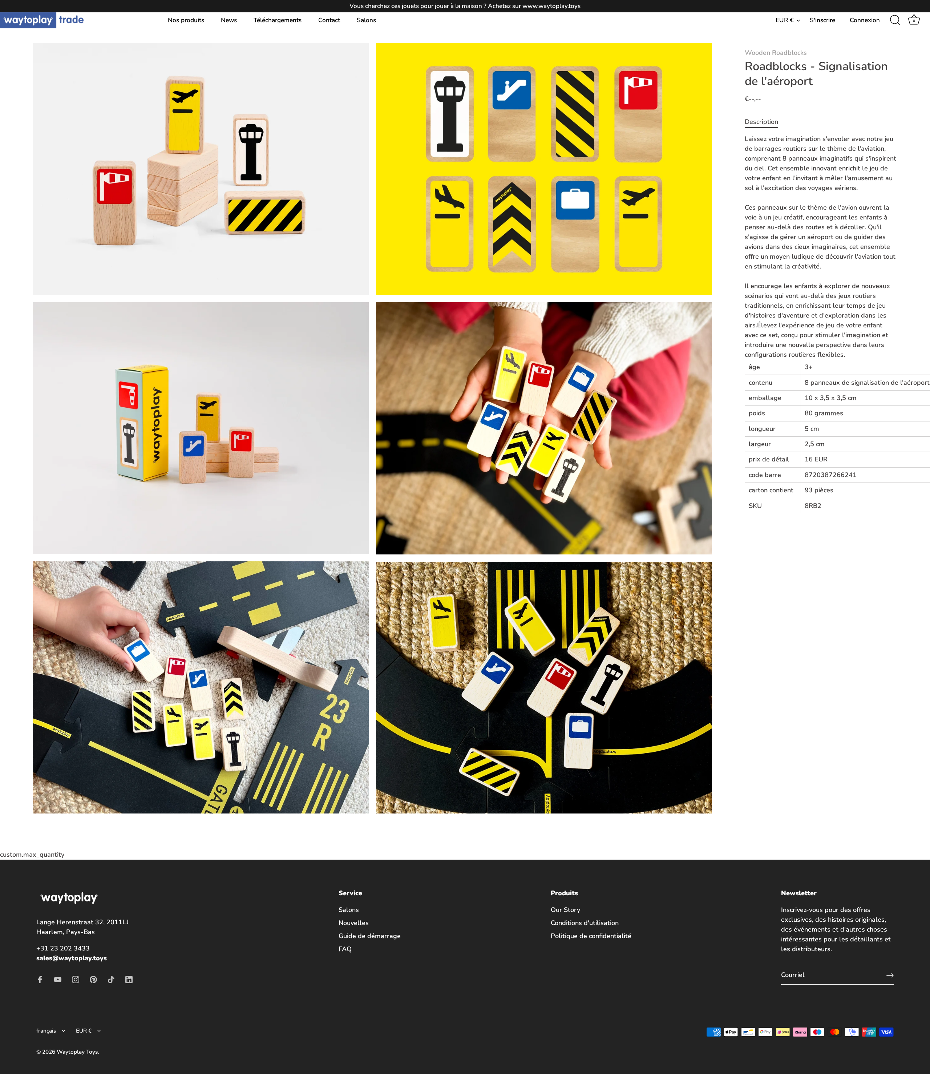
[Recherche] (895, 20)
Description (761, 121)
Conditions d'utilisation (585, 922)
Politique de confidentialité (591, 936)
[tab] (765, 122)
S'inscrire (822, 20)
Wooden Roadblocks (776, 52)
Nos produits (186, 20)
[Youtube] (57, 978)
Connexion (865, 20)
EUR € (784, 20)
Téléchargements (278, 20)
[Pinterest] (93, 978)
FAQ (345, 949)
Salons (366, 20)
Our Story (565, 909)
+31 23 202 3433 (63, 948)
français (46, 1030)
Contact (329, 20)
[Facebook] (40, 978)
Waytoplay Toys (77, 1051)
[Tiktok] (111, 978)
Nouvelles (354, 922)
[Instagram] (75, 978)
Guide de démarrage (370, 936)
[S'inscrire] (890, 975)
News (229, 20)
